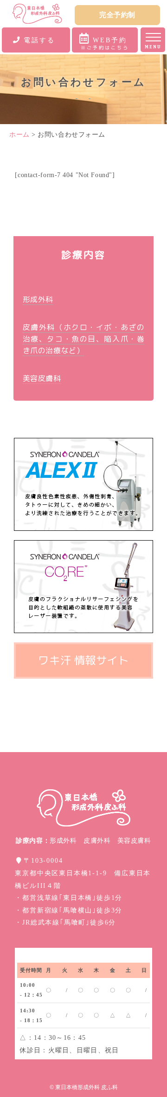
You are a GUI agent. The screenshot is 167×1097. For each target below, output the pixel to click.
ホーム (20, 134)
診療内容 (83, 255)
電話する (39, 40)
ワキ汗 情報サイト (83, 660)
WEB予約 (105, 43)
